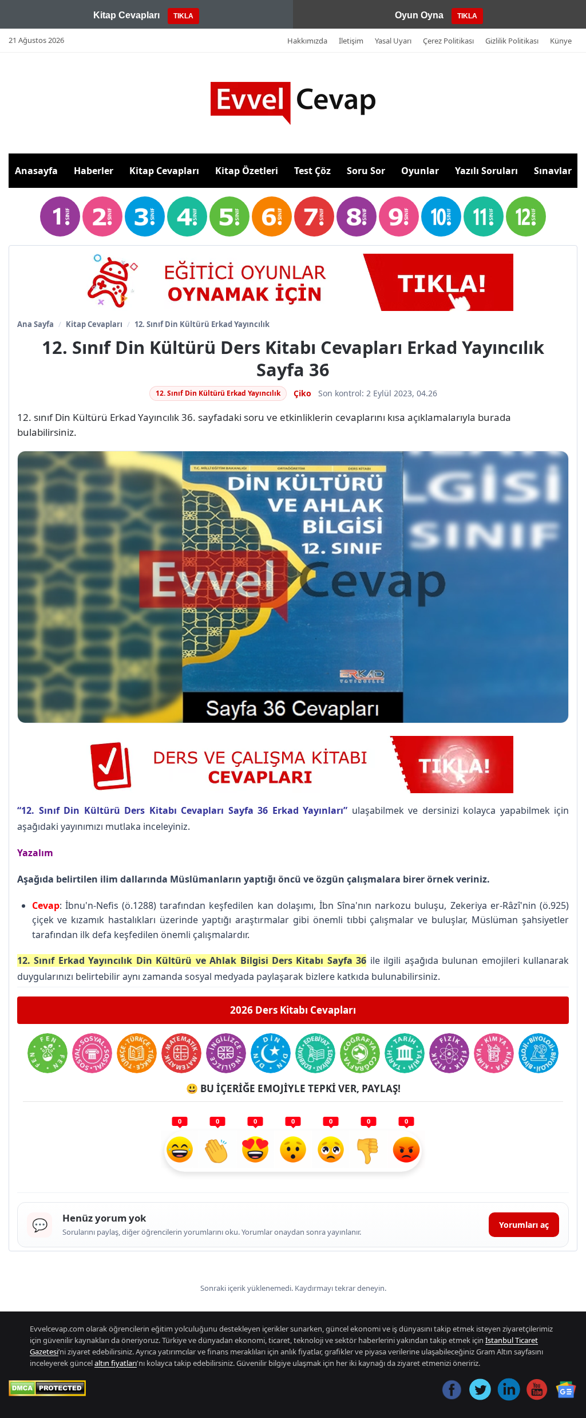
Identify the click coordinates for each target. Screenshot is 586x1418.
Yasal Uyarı (393, 41)
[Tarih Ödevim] (405, 1053)
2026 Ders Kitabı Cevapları (293, 1010)
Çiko (302, 393)
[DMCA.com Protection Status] (47, 1388)
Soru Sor (366, 170)
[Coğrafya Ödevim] (360, 1053)
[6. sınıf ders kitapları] (272, 216)
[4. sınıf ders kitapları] (187, 216)
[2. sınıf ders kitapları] (102, 216)
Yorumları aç (524, 1224)
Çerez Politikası (448, 41)
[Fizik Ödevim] (449, 1053)
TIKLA (183, 16)
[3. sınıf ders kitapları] (145, 216)
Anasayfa (36, 170)
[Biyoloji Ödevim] (538, 1053)
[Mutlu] (180, 1151)
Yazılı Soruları (486, 170)
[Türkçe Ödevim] (137, 1053)
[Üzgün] (331, 1151)
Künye (561, 41)
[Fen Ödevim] (47, 1053)
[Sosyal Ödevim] (92, 1053)
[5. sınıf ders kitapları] (229, 216)
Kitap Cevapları (164, 170)
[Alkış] (217, 1151)
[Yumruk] (368, 1151)
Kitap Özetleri (246, 170)
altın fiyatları (115, 1363)
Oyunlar (420, 170)
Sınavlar (553, 170)
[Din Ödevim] (271, 1053)
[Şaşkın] (293, 1151)
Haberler (93, 170)
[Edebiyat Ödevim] (315, 1053)
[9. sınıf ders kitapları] (399, 216)
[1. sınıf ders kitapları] (60, 216)
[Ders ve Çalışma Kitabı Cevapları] (293, 764)
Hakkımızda (307, 41)
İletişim (351, 41)
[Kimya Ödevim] (494, 1053)
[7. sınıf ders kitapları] (314, 216)
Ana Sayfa (35, 324)
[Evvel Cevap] (293, 103)
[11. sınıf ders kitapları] (484, 216)
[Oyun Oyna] (293, 282)
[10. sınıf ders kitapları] (441, 216)
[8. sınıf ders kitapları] (356, 216)
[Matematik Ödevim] (181, 1053)
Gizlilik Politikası (512, 41)
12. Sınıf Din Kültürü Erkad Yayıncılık (202, 324)
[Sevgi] (255, 1151)
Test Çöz (312, 170)
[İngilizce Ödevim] (226, 1053)
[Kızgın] (406, 1151)
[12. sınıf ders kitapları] (526, 216)
